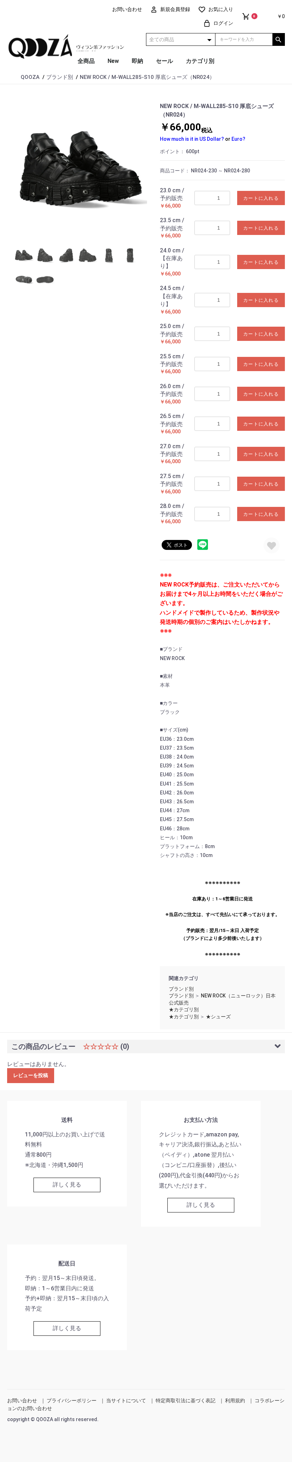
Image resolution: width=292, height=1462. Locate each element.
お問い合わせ (22, 1400)
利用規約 (235, 1400)
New (113, 61)
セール (164, 61)
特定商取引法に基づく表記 (185, 1400)
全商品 (86, 61)
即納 (137, 61)
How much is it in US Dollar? (192, 139)
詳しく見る (67, 1184)
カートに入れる (261, 198)
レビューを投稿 (30, 1075)
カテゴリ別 (200, 61)
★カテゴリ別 (184, 1009)
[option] (80, 168)
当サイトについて (126, 1400)
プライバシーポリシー (72, 1400)
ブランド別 (181, 989)
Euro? (238, 139)
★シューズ (218, 1016)
